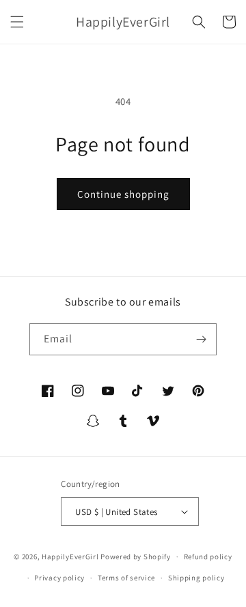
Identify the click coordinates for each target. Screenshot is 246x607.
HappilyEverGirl (70, 556)
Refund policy (208, 556)
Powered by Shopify (135, 556)
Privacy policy (59, 577)
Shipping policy (196, 577)
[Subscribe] (201, 339)
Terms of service (126, 577)
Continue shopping (123, 194)
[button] (17, 22)
